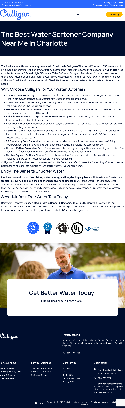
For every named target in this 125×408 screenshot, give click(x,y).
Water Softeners (7, 375)
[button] (78, 14)
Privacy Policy (68, 381)
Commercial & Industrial (42, 368)
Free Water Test (7, 378)
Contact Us (67, 375)
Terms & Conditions (71, 378)
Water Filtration (7, 368)
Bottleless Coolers (39, 375)
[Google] (41, 403)
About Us (66, 368)
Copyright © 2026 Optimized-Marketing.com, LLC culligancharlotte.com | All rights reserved (84, 403)
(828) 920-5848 (117, 2)
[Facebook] (36, 403)
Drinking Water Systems (10, 371)
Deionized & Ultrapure (41, 371)
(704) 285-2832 (19, 2)
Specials (66, 371)
